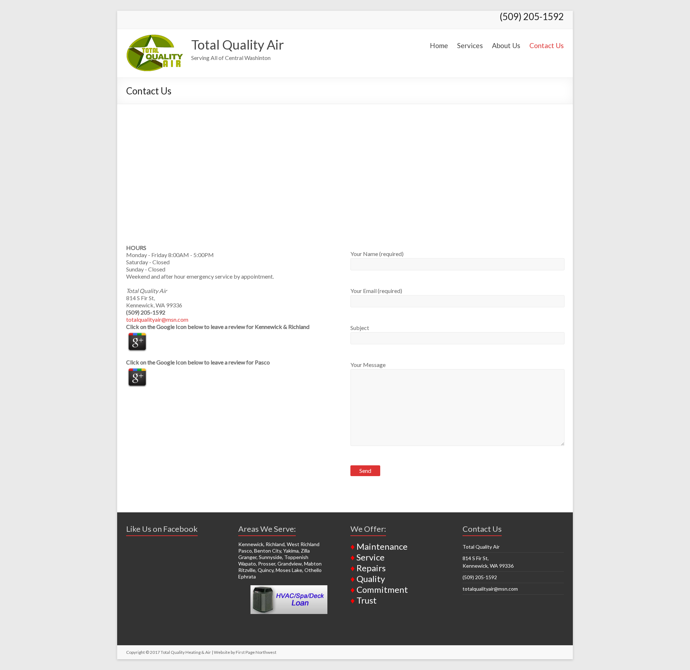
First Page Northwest (256, 652)
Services (470, 45)
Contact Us (546, 45)
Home (439, 45)
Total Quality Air (237, 44)
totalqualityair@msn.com (157, 319)
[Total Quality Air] (155, 37)
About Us (506, 45)
